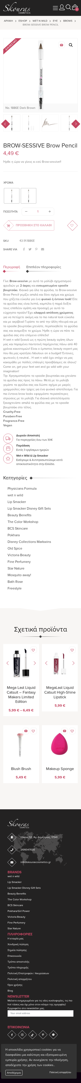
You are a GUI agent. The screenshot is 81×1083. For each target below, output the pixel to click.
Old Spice (15, 548)
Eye (55, 20)
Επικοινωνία (14, 955)
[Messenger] (53, 1034)
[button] (68, 7)
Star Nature (16, 568)
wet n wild (40, 20)
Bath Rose (15, 582)
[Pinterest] (43, 1034)
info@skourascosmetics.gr (36, 862)
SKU (6, 241)
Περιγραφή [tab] (11, 267)
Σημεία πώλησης (17, 950)
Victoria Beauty (19, 555)
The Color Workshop (23, 522)
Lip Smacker (17, 502)
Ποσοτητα (10, 211)
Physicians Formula (22, 488)
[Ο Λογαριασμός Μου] (62, 7)
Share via (10, 249)
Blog (10, 990)
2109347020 (28, 849)
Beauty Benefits (19, 515)
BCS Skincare (18, 528)
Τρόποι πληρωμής (18, 967)
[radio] (11, 195)
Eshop (23, 20)
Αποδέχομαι (14, 1072)
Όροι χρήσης (15, 984)
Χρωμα (8, 182)
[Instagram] (22, 1034)
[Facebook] (11, 1034)
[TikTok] (32, 1034)
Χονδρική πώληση (18, 944)
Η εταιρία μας (16, 938)
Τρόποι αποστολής (18, 961)
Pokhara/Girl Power (19, 911)
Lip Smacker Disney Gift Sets (29, 508)
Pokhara (14, 535)
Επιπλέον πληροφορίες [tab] (43, 267)
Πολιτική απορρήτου (60, 1072)
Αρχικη (8, 20)
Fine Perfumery (19, 562)
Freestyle (15, 588)
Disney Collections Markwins (29, 542)
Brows (67, 20)
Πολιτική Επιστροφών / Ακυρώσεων (28, 973)
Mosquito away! (19, 575)
